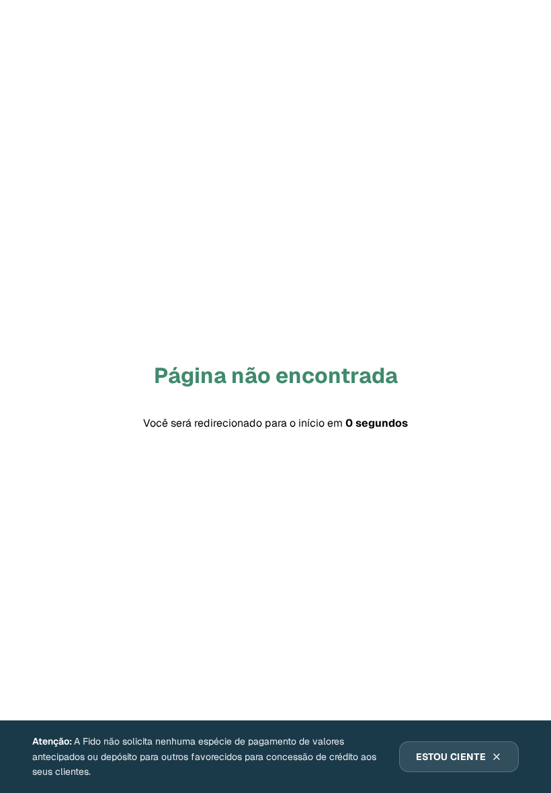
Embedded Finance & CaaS (90, 657)
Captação (208, 657)
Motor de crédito (374, 657)
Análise (283, 657)
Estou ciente (451, 757)
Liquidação (472, 657)
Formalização (60, 702)
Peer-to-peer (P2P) (256, 702)
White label (152, 702)
